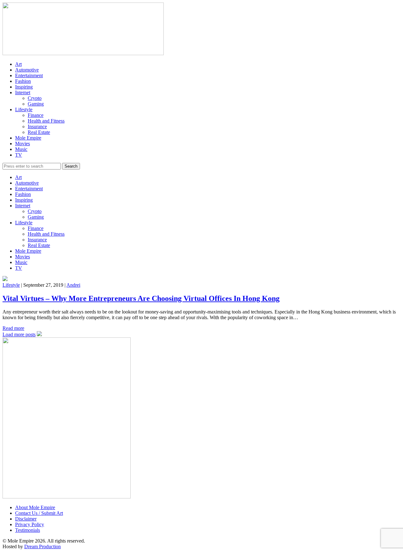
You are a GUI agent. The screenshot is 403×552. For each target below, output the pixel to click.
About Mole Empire (35, 507)
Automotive (27, 69)
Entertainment (29, 75)
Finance (35, 115)
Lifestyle (23, 109)
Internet (22, 92)
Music (21, 149)
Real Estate (39, 132)
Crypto (35, 98)
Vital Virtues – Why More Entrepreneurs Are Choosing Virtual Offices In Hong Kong (141, 298)
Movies (22, 143)
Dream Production (42, 546)
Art (18, 64)
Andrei (73, 285)
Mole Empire (28, 138)
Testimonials (27, 530)
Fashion (23, 81)
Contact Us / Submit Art (39, 513)
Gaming (36, 103)
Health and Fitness (46, 121)
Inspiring (24, 86)
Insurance (37, 126)
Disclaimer (26, 518)
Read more (13, 328)
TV (18, 155)
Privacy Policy (29, 524)
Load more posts (19, 334)
